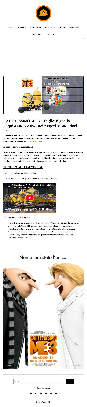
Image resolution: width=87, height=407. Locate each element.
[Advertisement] (43, 61)
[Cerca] (70, 381)
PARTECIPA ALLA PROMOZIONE (23, 167)
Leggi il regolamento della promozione (22, 173)
